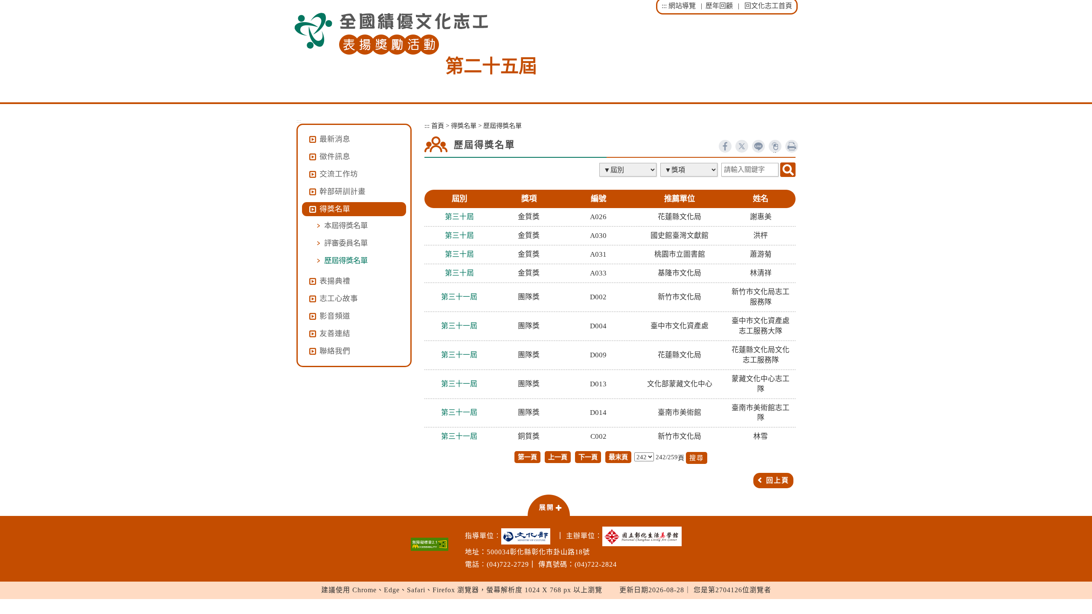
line (758, 146)
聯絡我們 (334, 351)
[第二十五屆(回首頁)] (391, 34)
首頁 (437, 125)
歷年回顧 (719, 5)
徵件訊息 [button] (334, 156)
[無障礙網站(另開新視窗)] (430, 544)
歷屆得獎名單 (346, 260)
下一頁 (588, 456)
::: (664, 5)
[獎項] (689, 170)
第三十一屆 (459, 297)
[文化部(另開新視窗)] (528, 536)
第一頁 (527, 456)
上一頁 (557, 456)
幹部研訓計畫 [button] (342, 191)
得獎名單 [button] (334, 209)
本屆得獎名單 (346, 225)
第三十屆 (459, 217)
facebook (725, 146)
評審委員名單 (346, 243)
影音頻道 (334, 316)
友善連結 (334, 333)
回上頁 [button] (777, 480)
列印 (791, 146)
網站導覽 (682, 5)
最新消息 (334, 139)
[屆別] (628, 170)
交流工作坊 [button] (338, 174)
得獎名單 (463, 125)
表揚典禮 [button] (334, 281)
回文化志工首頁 (768, 5)
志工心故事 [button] (338, 298)
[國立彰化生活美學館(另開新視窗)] (644, 536)
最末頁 (618, 456)
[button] (548, 505)
